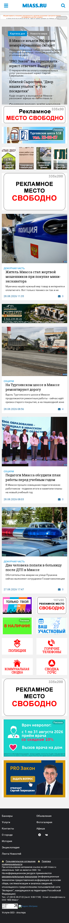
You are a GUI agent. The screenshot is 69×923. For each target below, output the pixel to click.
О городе (7, 834)
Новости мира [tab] (38, 33)
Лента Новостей (11, 853)
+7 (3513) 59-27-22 (15, 897)
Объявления (44, 815)
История (7, 841)
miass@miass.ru (57, 897)
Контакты (8, 828)
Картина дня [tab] (17, 33)
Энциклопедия (11, 847)
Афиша (40, 828)
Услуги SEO (8, 912)
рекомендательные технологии (19, 876)
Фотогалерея (44, 822)
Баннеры (7, 815)
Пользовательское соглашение (21, 861)
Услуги (6, 822)
